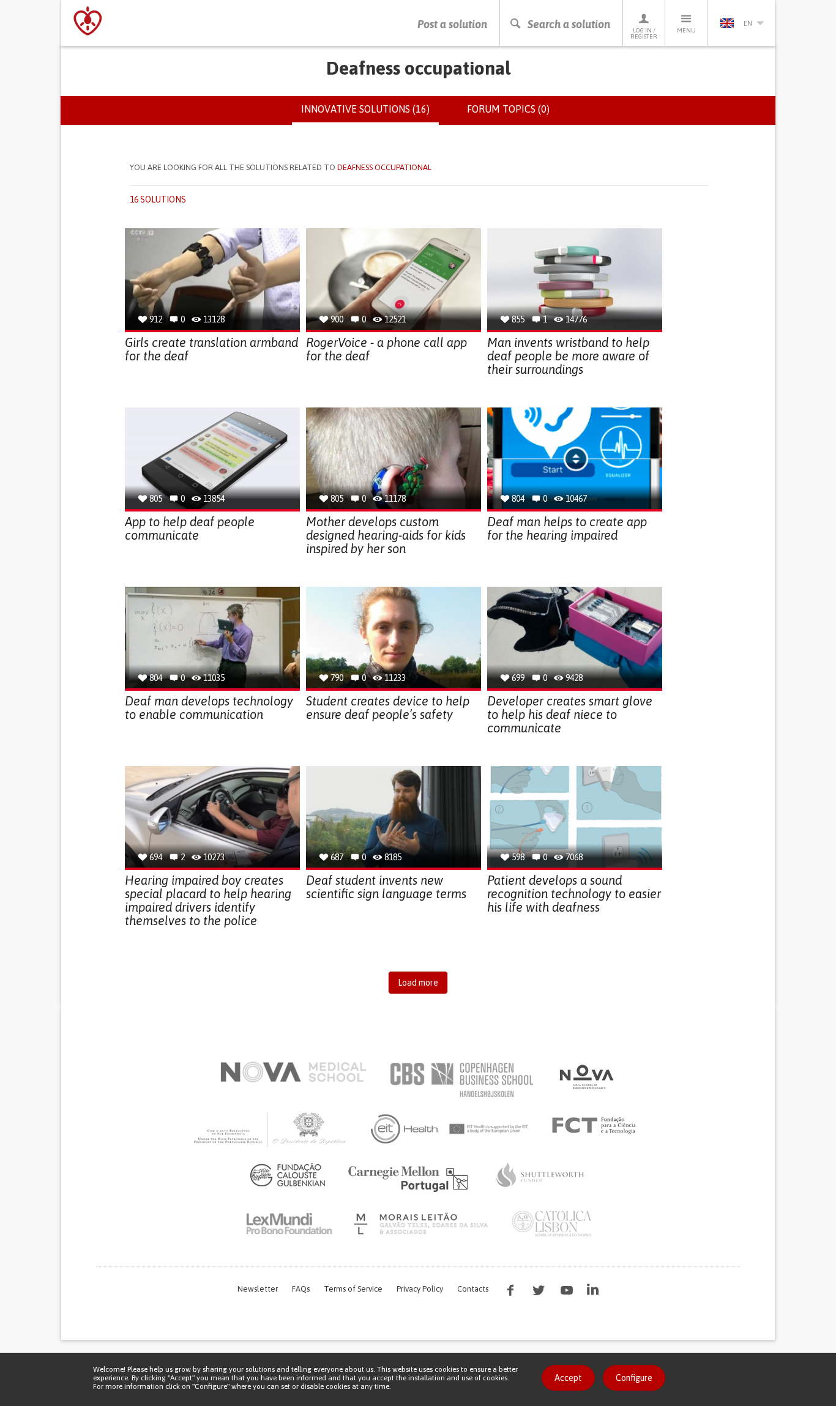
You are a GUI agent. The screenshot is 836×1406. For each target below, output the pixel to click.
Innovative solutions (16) (370, 114)
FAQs (301, 1288)
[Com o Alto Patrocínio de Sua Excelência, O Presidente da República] (271, 1128)
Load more (418, 983)
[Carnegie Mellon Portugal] (410, 1177)
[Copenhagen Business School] (461, 1080)
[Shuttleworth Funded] (540, 1174)
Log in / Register (643, 33)
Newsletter (257, 1288)
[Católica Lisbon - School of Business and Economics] (552, 1223)
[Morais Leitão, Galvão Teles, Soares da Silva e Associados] (422, 1223)
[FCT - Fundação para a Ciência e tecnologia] (597, 1125)
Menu (686, 30)
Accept (568, 1378)
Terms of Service (353, 1288)
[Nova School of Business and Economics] (585, 1077)
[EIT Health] (450, 1128)
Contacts (472, 1288)
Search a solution (569, 24)
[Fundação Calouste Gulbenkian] (287, 1174)
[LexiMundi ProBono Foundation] (289, 1223)
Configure (634, 1378)
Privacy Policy (420, 1288)
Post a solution (452, 24)
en (748, 23)
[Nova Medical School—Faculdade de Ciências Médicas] (293, 1072)
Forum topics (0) (508, 108)
